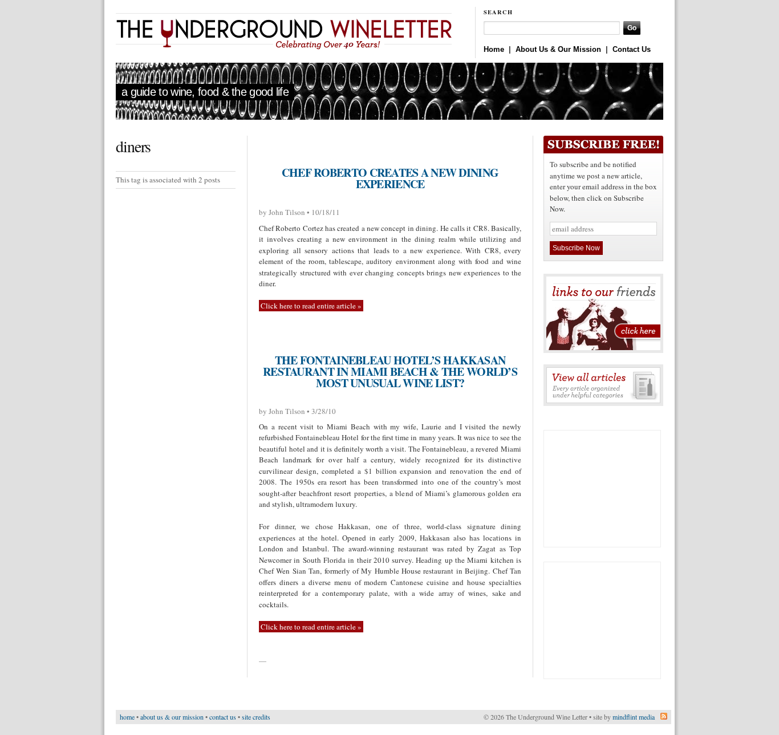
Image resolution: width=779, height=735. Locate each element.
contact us (222, 716)
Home (494, 49)
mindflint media (633, 716)
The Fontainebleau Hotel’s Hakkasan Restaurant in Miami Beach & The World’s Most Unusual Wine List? (390, 371)
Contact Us (631, 49)
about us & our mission (172, 716)
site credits (256, 716)
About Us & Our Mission (558, 49)
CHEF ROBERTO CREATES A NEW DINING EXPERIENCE (390, 178)
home (127, 716)
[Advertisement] (602, 489)
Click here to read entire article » (311, 306)
